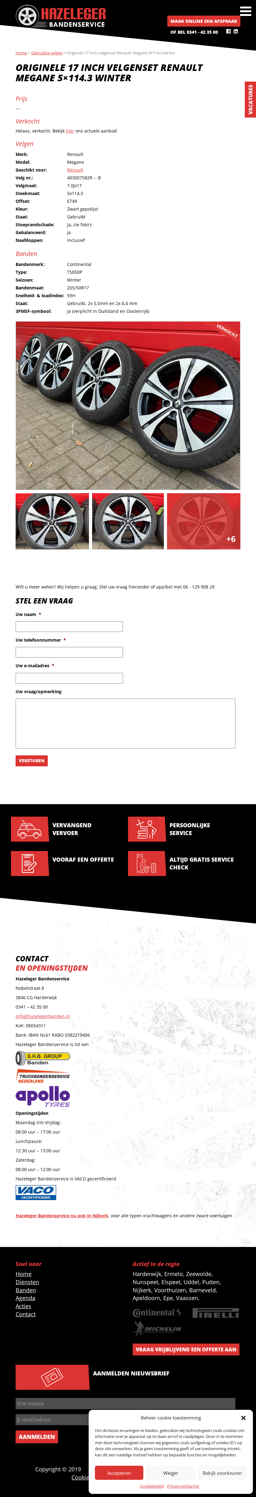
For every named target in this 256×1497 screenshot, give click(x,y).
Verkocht (227, 330)
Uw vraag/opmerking (39, 691)
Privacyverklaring (183, 1486)
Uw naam (28, 614)
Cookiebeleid (152, 1486)
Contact (26, 1314)
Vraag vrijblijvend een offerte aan (186, 1349)
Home (24, 1274)
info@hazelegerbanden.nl (43, 1016)
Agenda (25, 1298)
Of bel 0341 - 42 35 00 (194, 32)
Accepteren (119, 1473)
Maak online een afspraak (203, 21)
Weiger (170, 1473)
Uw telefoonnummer (41, 640)
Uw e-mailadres (35, 665)
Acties (23, 1306)
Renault (75, 170)
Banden (26, 1290)
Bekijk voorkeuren (222, 1473)
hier (70, 131)
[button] (243, 1418)
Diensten (27, 1282)
